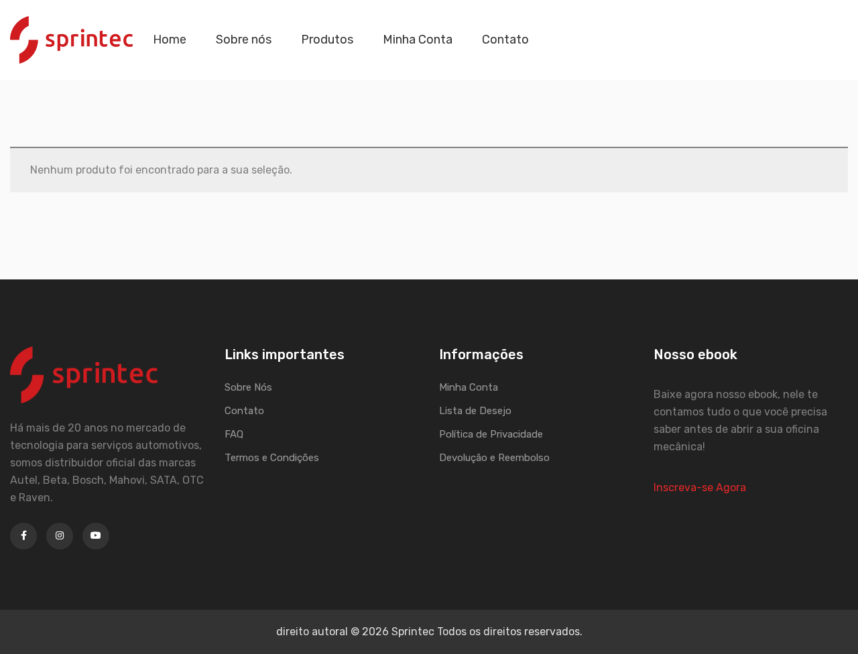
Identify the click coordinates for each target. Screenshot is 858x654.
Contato (505, 39)
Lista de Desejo (475, 411)
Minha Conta (417, 39)
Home (169, 39)
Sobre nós (243, 39)
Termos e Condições (272, 458)
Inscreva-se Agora (700, 487)
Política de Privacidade (491, 434)
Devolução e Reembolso (494, 458)
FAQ (234, 434)
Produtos (327, 39)
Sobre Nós (248, 387)
